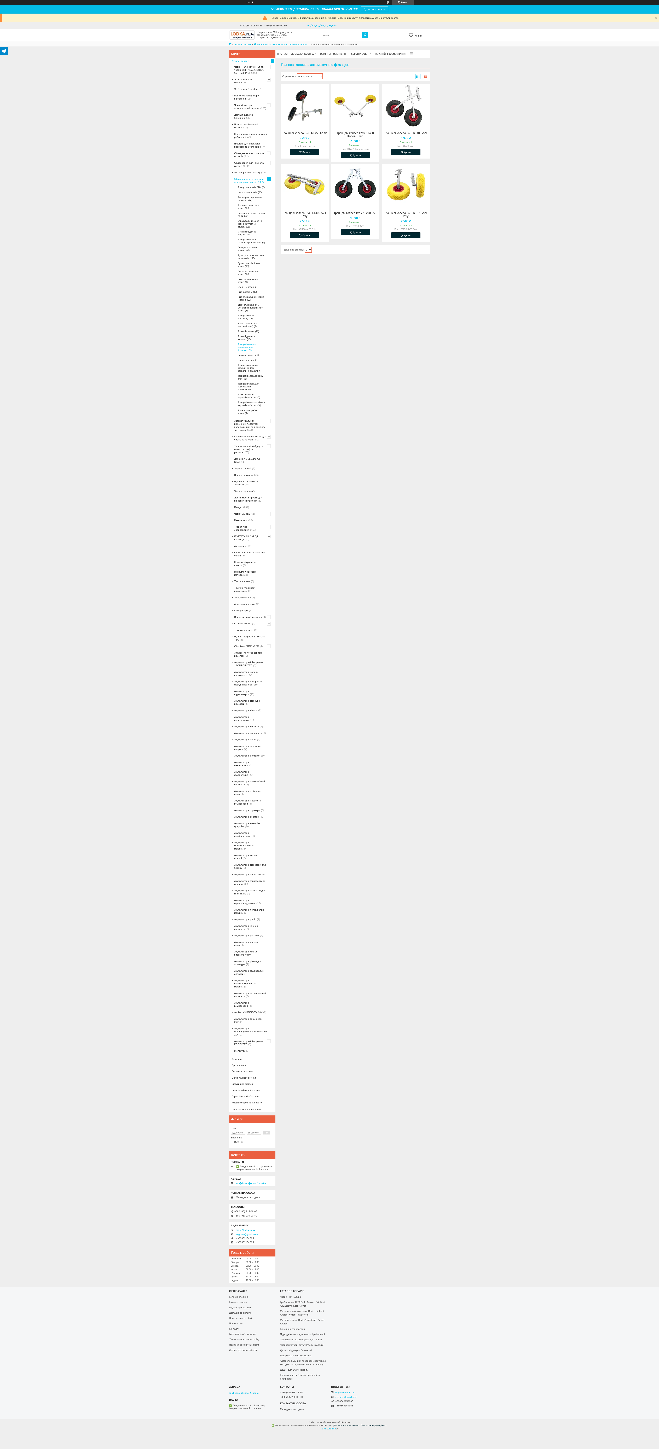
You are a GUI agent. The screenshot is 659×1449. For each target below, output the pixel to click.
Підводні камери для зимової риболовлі (250, 135)
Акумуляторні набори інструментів (246, 673)
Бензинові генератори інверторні (246, 97)
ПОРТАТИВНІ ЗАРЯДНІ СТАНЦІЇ (247, 538)
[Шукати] (365, 35)
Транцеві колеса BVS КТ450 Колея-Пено (355, 135)
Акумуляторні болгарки (247, 755)
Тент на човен (242, 581)
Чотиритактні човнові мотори (246, 126)
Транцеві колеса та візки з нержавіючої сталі (251, 404)
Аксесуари (240, 546)
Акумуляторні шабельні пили (247, 792)
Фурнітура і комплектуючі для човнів (251, 257)
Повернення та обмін (241, 1318)
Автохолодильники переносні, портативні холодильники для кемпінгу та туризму (249, 425)
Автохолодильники (244, 604)
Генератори (240, 520)
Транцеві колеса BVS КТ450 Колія (304, 133)
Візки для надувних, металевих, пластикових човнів (250, 308)
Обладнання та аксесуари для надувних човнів (280, 44)
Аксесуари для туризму (247, 172)
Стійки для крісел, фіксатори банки (250, 554)
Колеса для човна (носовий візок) (247, 325)
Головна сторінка (238, 1296)
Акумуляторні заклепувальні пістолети (250, 995)
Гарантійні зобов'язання (390, 54)
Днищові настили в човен (247, 249)
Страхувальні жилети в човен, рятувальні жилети (250, 224)
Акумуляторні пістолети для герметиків (249, 892)
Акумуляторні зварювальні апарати (249, 972)
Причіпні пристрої (247, 355)
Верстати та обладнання (248, 617)
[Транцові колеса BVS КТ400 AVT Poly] (305, 185)
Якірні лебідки (245, 292)
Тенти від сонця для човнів (248, 206)
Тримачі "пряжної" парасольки (244, 589)
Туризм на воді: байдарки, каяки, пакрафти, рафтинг (249, 449)
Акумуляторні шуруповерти (241, 693)
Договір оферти (361, 54)
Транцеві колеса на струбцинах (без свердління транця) (248, 368)
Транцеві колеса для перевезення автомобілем (248, 386)
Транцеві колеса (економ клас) (250, 377)
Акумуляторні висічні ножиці (245, 857)
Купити (306, 152)
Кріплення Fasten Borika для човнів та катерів (250, 438)
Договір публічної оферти (246, 1090)
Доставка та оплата (303, 54)
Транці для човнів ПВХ (249, 187)
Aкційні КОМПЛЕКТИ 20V (248, 1012)
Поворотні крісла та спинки (245, 564)
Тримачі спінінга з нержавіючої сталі (247, 396)
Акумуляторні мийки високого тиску (245, 953)
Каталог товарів (242, 44)
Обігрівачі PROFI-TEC (246, 646)
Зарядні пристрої (243, 491)
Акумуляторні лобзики (246, 726)
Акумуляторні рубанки (246, 935)
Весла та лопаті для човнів (248, 272)
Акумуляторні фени (245, 739)
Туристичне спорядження (241, 528)
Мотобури (239, 1050)
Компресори (241, 610)
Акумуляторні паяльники (248, 733)
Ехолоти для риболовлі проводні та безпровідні (247, 145)
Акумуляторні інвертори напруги (247, 747)
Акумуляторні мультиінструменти (245, 902)
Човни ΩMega (242, 513)
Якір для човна (242, 597)
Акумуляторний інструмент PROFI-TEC (249, 1043)
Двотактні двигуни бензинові (244, 116)
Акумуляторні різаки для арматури (248, 963)
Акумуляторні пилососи (247, 874)
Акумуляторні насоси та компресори (247, 802)
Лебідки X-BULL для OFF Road (248, 460)
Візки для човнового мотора (245, 573)
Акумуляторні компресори (241, 1004)
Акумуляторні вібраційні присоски (247, 702)
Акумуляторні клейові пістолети (246, 927)
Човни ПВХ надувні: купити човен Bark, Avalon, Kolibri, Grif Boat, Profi (249, 69)
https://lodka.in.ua (245, 1230)
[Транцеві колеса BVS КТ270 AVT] (355, 185)
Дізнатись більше (375, 9)
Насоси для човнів (247, 192)
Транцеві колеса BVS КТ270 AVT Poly (405, 215)
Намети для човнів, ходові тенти (251, 214)
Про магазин (239, 1065)
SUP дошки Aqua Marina (243, 81)
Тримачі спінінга (246, 331)
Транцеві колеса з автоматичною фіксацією (247, 347)
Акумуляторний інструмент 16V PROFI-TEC (249, 664)
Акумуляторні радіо (245, 919)
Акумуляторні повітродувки (241, 718)
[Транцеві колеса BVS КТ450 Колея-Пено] (355, 105)
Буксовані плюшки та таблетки (246, 483)
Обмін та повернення (333, 54)
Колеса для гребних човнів (248, 412)
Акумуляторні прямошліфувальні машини (245, 983)
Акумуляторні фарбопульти (241, 773)
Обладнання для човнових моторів (249, 155)
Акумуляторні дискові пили (246, 943)
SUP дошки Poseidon (246, 89)
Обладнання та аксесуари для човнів (301, 1339)
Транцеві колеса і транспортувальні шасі (249, 241)
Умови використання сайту (247, 1102)
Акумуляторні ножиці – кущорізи (247, 825)
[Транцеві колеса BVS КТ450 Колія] (305, 105)
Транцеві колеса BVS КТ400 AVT (405, 133)
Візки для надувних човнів (248, 280)
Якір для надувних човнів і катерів (251, 298)
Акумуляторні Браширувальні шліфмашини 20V (250, 1031)
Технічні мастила (243, 630)
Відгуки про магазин (243, 1084)
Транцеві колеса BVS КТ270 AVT (355, 213)
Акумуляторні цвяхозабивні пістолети (249, 783)
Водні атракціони (243, 475)
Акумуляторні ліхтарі (245, 710)
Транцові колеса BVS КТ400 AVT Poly (304, 215)
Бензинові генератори (292, 1329)
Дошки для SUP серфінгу (294, 1369)
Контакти (237, 1059)
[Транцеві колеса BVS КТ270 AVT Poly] (406, 185)
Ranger (238, 507)
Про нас (282, 54)
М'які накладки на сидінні (247, 233)
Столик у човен (246, 287)
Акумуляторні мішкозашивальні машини (243, 845)
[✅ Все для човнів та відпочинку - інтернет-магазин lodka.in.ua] (242, 34)
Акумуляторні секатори (247, 816)
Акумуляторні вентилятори (241, 764)
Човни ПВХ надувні (290, 1296)
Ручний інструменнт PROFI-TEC (249, 638)
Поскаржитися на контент (346, 1425)
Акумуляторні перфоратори (242, 834)
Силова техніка (242, 623)
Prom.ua (346, 1422)
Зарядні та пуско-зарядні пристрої (248, 654)
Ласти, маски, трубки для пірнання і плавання (248, 499)
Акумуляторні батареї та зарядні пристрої (248, 683)
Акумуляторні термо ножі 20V (248, 1020)
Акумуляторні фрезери (247, 810)
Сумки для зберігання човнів (249, 264)
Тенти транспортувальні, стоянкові (250, 198)
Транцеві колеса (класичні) (246, 317)
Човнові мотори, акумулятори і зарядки (246, 107)
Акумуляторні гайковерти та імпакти (249, 882)
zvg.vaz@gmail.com (247, 1234)
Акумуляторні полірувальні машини (249, 911)
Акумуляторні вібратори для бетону (250, 866)
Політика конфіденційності (246, 1109)
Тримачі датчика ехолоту (246, 338)
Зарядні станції (242, 468)
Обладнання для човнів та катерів (249, 164)
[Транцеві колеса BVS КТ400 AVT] (406, 105)
